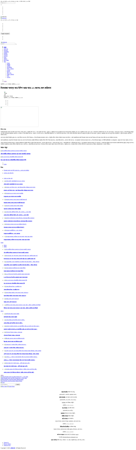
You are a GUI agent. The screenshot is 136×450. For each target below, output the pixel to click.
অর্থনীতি (8, 66)
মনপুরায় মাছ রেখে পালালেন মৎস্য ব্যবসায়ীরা (12, 196)
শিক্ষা (8, 76)
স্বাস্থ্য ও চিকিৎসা (10, 74)
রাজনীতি (8, 64)
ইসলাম (8, 63)
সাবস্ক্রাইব (17, 384)
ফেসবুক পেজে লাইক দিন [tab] (8, 173)
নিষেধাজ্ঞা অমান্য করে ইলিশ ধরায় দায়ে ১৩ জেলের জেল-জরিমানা (16, 170)
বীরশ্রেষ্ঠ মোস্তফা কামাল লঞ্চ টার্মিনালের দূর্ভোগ (13, 341)
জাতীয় (5, 47)
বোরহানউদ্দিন (6, 52)
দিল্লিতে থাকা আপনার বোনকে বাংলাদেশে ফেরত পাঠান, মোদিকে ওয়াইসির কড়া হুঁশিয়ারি (21, 308)
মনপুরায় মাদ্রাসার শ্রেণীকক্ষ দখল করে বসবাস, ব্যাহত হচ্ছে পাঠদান (17, 239)
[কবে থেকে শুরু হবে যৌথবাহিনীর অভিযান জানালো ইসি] (12, 156)
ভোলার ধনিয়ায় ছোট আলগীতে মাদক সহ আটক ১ (13, 323)
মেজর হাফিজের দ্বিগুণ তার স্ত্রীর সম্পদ (11, 289)
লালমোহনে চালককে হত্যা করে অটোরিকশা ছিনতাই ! (14, 227)
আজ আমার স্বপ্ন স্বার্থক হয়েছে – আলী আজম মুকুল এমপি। (16, 366)
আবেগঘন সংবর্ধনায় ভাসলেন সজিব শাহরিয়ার (12, 208)
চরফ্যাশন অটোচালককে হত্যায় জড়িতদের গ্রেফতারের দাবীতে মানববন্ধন (18, 221)
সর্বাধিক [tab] (5, 246)
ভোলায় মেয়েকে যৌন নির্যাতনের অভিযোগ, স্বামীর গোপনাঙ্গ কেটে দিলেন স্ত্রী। (19, 372)
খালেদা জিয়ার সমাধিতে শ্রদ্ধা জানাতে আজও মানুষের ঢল (15, 295)
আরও (5, 61)
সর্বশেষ (2, 311)
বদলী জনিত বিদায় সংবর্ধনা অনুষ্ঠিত (10, 317)
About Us (6, 442)
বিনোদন (8, 71)
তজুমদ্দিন (5, 53)
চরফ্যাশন (5, 56)
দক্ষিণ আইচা (6, 60)
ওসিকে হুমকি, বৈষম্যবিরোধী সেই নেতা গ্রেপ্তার (13, 184)
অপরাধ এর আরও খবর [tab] (8, 178)
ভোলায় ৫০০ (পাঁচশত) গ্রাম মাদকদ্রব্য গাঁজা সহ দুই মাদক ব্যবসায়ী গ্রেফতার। (19, 360)
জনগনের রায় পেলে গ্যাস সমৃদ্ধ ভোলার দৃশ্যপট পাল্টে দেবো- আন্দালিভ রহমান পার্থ (19, 258)
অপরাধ (5, 81)
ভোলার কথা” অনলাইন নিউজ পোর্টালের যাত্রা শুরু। (14, 347)
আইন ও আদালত (10, 68)
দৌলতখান (6, 50)
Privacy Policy (7, 444)
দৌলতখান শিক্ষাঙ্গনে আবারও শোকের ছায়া (12, 335)
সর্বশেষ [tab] (5, 245)
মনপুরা (5, 57)
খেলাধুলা (8, 70)
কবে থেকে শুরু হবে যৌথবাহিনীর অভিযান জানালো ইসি (13, 160)
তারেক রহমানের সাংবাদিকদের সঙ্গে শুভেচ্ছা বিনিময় (13, 271)
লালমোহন (6, 54)
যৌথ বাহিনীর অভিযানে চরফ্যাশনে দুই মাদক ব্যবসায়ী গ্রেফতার (15, 154)
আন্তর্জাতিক (9, 67)
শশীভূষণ (5, 59)
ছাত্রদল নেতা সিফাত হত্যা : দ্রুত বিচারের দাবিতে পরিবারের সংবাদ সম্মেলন (18, 190)
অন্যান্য (8, 77)
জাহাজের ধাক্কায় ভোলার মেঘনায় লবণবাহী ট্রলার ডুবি (14, 202)
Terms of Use (7, 445)
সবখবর (2, 242)
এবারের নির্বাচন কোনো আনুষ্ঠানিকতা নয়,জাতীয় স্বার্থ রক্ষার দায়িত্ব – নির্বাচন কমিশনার (20, 265)
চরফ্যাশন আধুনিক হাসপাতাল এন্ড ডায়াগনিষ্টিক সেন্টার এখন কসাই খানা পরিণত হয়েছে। (20, 329)
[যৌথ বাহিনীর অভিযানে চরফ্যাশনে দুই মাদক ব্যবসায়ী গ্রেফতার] (14, 150)
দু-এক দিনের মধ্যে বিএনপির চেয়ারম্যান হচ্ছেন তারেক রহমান (15, 277)
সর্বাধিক (2, 375)
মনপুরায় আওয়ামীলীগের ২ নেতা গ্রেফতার (12, 233)
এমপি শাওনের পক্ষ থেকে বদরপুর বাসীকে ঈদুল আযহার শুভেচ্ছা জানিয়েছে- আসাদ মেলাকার (21, 353)
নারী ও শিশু (9, 73)
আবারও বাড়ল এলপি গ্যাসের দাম (10, 302)
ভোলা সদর (6, 49)
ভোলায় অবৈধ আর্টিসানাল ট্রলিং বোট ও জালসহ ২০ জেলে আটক (16, 215)
